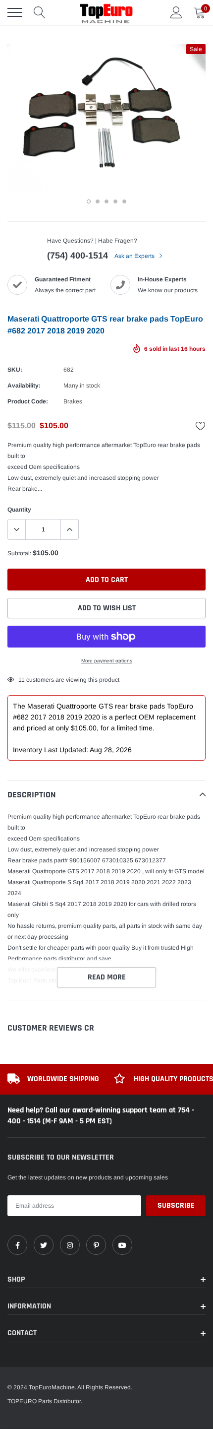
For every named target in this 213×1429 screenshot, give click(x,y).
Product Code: (27, 401)
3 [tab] (106, 201)
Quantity (19, 509)
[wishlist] (201, 426)
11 (21, 679)
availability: (24, 385)
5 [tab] (124, 201)
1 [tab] (89, 201)
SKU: (14, 369)
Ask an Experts (135, 256)
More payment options (106, 660)
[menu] (14, 12)
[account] (176, 12)
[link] (17, 1245)
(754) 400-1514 (77, 255)
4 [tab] (115, 201)
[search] (40, 12)
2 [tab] (98, 201)
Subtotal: (19, 553)
